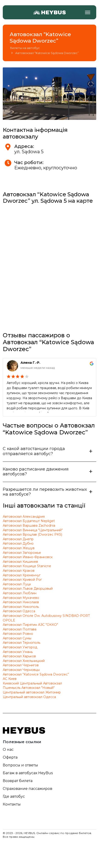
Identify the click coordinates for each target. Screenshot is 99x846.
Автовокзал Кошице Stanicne (27, 566)
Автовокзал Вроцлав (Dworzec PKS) (32, 534)
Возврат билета (17, 781)
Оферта (10, 757)
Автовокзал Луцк (17, 584)
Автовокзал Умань (18, 652)
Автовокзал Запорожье (22, 553)
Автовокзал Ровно (18, 634)
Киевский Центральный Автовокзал (32, 683)
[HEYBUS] (49, 12)
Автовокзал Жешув (19, 548)
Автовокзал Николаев (21, 602)
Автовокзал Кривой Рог (22, 579)
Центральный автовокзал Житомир (32, 692)
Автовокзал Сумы (17, 638)
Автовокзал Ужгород (20, 647)
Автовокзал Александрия (24, 516)
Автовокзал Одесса (19, 611)
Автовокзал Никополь (21, 607)
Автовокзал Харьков (19, 656)
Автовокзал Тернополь (21, 643)
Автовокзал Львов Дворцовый (28, 588)
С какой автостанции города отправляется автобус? (34, 451)
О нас (8, 749)
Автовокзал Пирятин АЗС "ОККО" (30, 625)
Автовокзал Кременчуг (22, 575)
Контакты (12, 804)
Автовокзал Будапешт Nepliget (29, 521)
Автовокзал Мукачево (21, 598)
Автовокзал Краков (19, 571)
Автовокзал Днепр (18, 539)
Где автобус (14, 796)
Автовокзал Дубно (18, 543)
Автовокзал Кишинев (20, 562)
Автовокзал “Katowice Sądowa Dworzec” (36, 674)
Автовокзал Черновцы (21, 670)
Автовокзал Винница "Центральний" (33, 530)
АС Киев (10, 679)
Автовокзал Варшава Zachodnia (29, 525)
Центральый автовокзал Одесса (29, 697)
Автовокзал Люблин (19, 593)
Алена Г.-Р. (30, 363)
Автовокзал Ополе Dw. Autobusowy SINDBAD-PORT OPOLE (46, 618)
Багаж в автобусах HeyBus (28, 773)
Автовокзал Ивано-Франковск (28, 557)
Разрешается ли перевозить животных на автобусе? (45, 492)
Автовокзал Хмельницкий (24, 661)
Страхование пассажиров (27, 788)
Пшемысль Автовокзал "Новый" (29, 688)
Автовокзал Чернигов (21, 665)
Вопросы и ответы (20, 765)
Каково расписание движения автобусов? (36, 472)
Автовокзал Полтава (19, 629)
